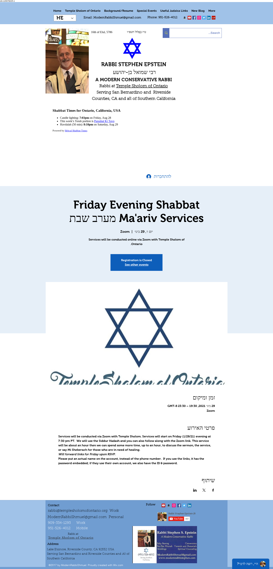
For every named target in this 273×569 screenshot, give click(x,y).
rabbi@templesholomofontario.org (78, 511)
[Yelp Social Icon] (213, 18)
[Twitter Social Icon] (204, 18)
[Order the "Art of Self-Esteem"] (168, 505)
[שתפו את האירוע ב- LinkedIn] (195, 490)
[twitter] (189, 18)
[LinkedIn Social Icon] (209, 18)
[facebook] (194, 18)
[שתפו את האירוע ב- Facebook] (213, 490)
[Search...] (166, 33)
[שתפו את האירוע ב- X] (204, 490)
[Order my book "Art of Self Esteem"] (184, 18)
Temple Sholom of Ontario (142, 86)
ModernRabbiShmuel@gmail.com (117, 17)
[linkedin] (199, 18)
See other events (136, 264)
